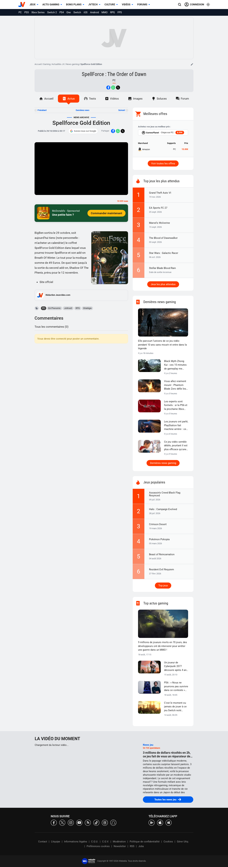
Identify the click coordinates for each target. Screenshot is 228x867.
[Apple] (160, 822)
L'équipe (55, 841)
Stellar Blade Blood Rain (162, 268)
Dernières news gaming (163, 463)
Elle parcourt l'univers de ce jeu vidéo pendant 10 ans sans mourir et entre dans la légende (162, 344)
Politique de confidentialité (145, 841)
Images (138, 98)
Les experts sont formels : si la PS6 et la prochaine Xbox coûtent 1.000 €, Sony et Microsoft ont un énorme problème (176, 405)
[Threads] (105, 822)
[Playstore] (152, 822)
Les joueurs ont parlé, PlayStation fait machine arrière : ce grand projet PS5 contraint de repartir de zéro (176, 425)
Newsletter (120, 846)
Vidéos (126, 4)
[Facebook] (54, 822)
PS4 (61, 12)
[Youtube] (79, 822)
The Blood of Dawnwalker (163, 237)
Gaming (46, 64)
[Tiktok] (96, 822)
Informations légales (75, 841)
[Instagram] (71, 822)
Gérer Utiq (182, 841)
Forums (142, 4)
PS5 (26, 12)
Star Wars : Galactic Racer (163, 253)
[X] (62, 822)
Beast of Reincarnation (161, 554)
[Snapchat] (113, 822)
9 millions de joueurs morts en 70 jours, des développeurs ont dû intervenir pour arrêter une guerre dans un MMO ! (162, 646)
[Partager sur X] (118, 88)
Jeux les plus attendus (163, 284)
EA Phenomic (54, 308)
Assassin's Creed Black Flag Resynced (164, 494)
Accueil (38, 64)
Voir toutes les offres (163, 163)
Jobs (141, 846)
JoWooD (68, 308)
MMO (104, 12)
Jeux (33, 4)
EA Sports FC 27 (158, 207)
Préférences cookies (98, 846)
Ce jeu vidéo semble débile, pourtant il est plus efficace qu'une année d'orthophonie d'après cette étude (175, 445)
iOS (85, 12)
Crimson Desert (158, 524)
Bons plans (73, 4)
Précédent (42, 110)
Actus (71, 98)
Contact (42, 841)
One (68, 12)
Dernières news (82, 110)
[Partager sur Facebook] (108, 88)
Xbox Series (38, 12)
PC (20, 12)
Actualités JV (58, 64)
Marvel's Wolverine (159, 222)
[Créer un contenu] (191, 64)
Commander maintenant (106, 213)
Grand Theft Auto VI (160, 192)
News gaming (72, 64)
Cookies (168, 841)
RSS (132, 846)
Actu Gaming (50, 4)
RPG (112, 12)
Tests (92, 98)
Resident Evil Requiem (161, 569)
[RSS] (88, 822)
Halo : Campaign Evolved (163, 509)
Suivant (121, 110)
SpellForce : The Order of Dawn (114, 74)
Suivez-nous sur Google (85, 131)
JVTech (93, 4)
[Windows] (169, 822)
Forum (185, 98)
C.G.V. (105, 841)
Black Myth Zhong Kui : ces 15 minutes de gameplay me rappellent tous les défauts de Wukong (175, 365)
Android (94, 12)
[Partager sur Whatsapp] (113, 88)
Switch (77, 12)
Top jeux (163, 585)
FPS (120, 12)
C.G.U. (94, 841)
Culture (109, 4)
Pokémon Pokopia (159, 539)
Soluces (162, 98)
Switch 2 (52, 12)
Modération (119, 841)
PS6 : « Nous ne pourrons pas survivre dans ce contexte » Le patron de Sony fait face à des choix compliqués (176, 686)
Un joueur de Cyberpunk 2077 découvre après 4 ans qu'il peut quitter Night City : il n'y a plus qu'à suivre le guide (176, 666)
